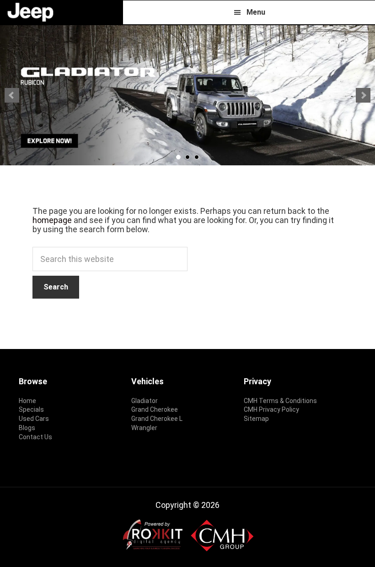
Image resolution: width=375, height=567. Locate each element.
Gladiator (144, 400)
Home (27, 400)
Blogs (27, 427)
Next (363, 95)
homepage (52, 220)
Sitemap (256, 418)
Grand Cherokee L (156, 418)
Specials (31, 409)
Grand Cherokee (154, 409)
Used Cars (34, 418)
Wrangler (144, 427)
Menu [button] (255, 12)
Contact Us (35, 437)
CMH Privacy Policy (271, 409)
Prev (12, 95)
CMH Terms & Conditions (280, 400)
